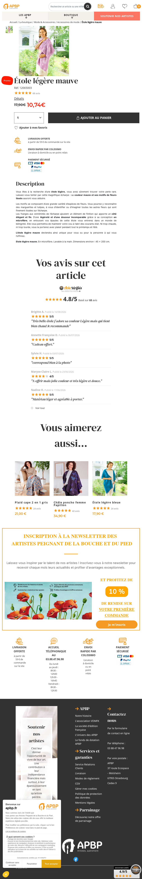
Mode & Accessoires (44, 22)
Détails (19, 98)
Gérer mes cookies (86, 788)
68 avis (36, 93)
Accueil (13, 22)
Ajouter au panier (95, 118)
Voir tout (40, 408)
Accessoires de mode (68, 22)
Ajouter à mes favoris (33, 127)
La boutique (25, 22)
